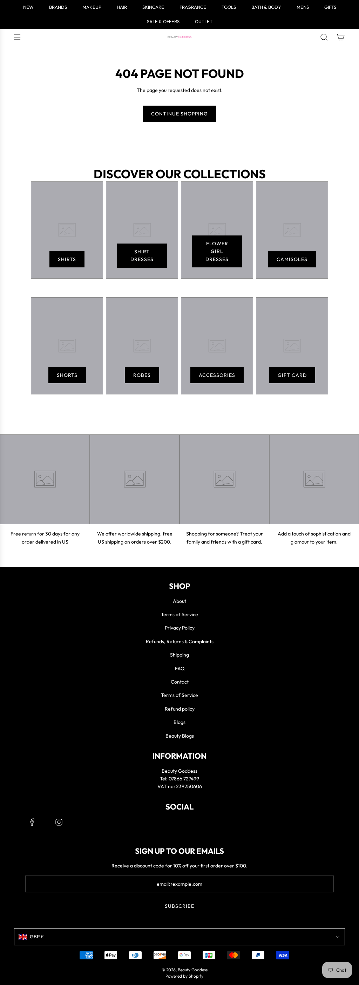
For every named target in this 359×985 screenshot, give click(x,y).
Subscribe (179, 906)
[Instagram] (58, 822)
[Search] (324, 37)
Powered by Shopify (184, 976)
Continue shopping (179, 114)
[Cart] (340, 37)
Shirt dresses (142, 255)
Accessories (217, 375)
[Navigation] (16, 37)
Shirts (67, 259)
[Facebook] (32, 822)
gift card (292, 375)
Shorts (67, 375)
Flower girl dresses (217, 251)
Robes (142, 375)
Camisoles (292, 259)
